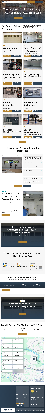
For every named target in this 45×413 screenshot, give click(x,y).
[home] (5, 2)
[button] (10, 1)
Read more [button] (18, 269)
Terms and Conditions (33, 410)
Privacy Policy (29, 410)
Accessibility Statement (38, 410)
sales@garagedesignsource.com (35, 399)
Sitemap (43, 410)
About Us (23, 1)
